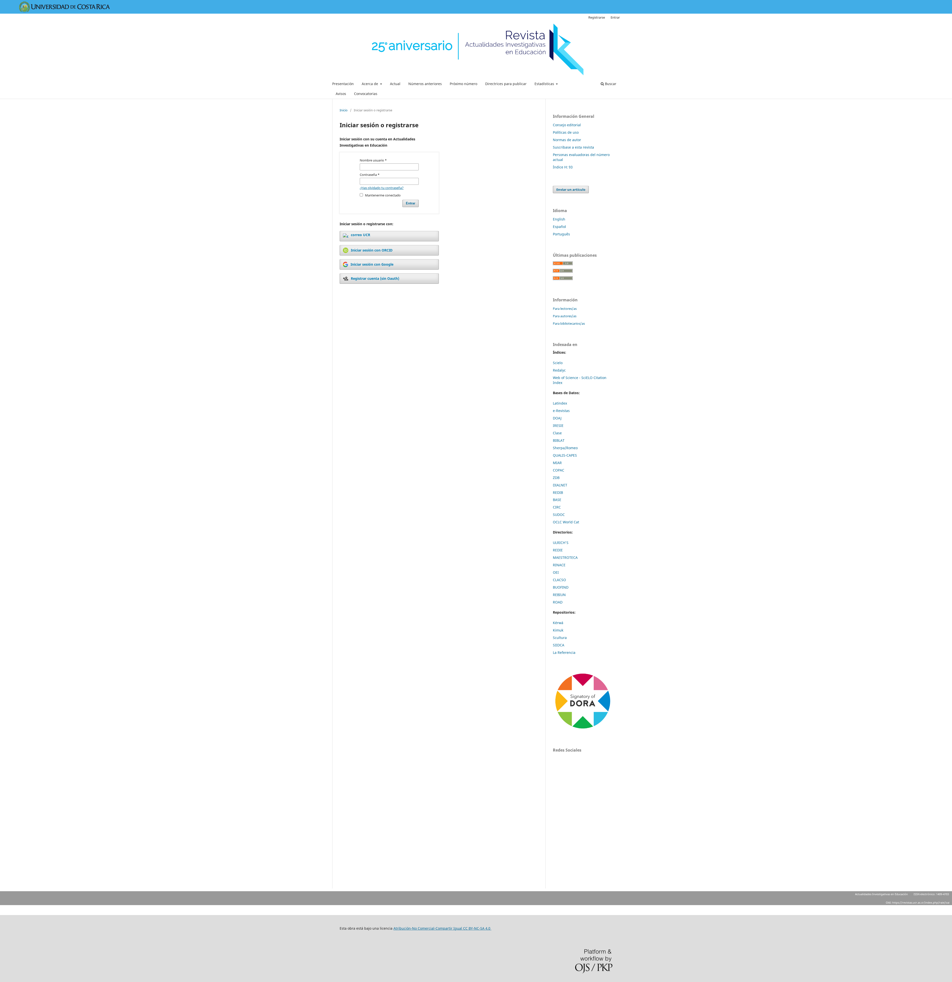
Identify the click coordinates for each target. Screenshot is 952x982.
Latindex (560, 403)
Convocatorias (365, 93)
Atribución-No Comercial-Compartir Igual (428, 928)
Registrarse (596, 17)
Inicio (344, 110)
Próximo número (463, 83)
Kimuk (558, 630)
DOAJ (557, 418)
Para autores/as (564, 316)
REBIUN (559, 594)
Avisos (341, 93)
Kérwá (558, 622)
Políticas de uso (566, 132)
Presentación (343, 83)
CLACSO (559, 579)
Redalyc (559, 370)
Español (559, 226)
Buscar (610, 83)
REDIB (558, 492)
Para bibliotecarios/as (569, 323)
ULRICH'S (560, 542)
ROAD (558, 602)
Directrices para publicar (506, 83)
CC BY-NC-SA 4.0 (477, 928)
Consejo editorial (567, 125)
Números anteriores (425, 83)
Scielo (558, 362)
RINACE (559, 565)
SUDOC (559, 514)
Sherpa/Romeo (565, 447)
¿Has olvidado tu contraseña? (382, 188)
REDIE (558, 550)
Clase (557, 433)
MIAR (557, 462)
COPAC (558, 470)
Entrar (615, 17)
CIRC (557, 507)
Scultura (560, 637)
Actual (395, 83)
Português (561, 234)
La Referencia (564, 652)
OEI (556, 572)
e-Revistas (561, 410)
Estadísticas (545, 83)
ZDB (556, 477)
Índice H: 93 (563, 167)
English (559, 219)
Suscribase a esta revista (573, 147)
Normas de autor (567, 139)
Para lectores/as (565, 308)
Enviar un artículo (570, 189)
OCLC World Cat (566, 522)
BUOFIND (560, 587)
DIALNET (560, 485)
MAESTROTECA (565, 557)
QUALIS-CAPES (565, 455)
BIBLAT (559, 440)
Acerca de (370, 83)
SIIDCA (558, 645)
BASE (557, 499)
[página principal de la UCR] (64, 11)
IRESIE (558, 425)
